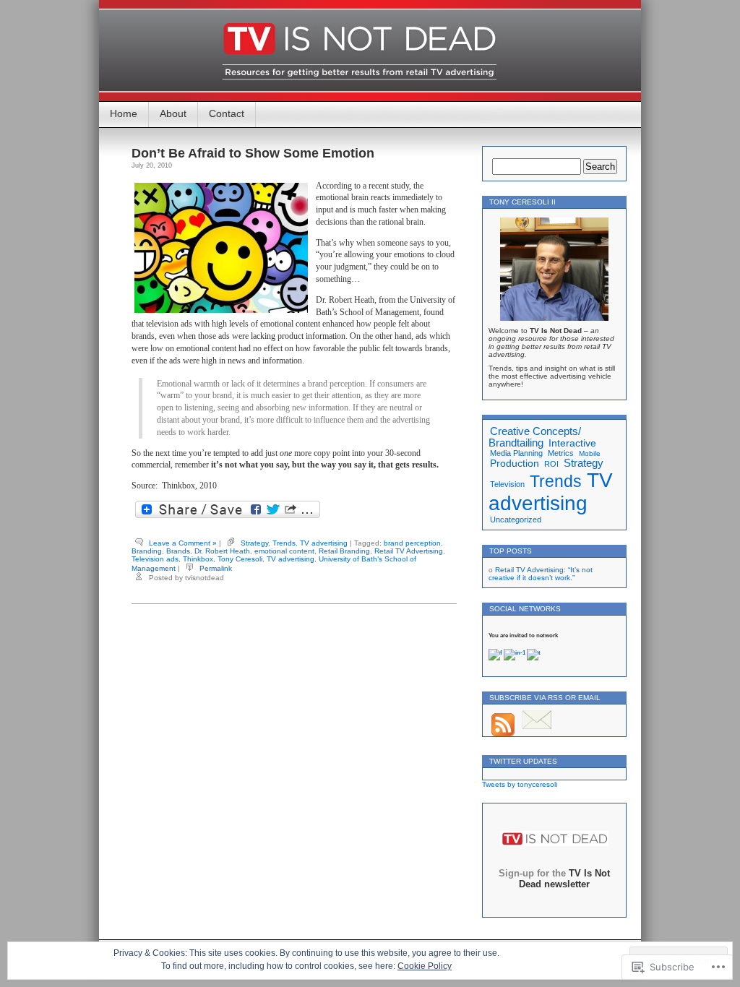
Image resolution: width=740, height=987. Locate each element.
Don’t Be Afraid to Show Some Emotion (253, 153)
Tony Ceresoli (240, 559)
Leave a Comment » (183, 543)
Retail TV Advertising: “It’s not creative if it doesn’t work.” (541, 574)
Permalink (215, 568)
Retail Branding (344, 551)
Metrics (561, 453)
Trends (284, 543)
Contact (226, 113)
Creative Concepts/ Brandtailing (535, 437)
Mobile (590, 453)
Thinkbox (198, 559)
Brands (178, 551)
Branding (147, 551)
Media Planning (516, 453)
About (173, 113)
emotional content (284, 551)
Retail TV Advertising (408, 551)
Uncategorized (515, 519)
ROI (551, 464)
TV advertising (324, 543)
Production (514, 463)
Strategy (254, 543)
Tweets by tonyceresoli (519, 784)
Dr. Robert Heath (222, 551)
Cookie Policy (424, 966)
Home (123, 113)
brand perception (412, 543)
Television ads (155, 559)
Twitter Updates (523, 761)
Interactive (572, 443)
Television (507, 484)
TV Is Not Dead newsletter (564, 878)
